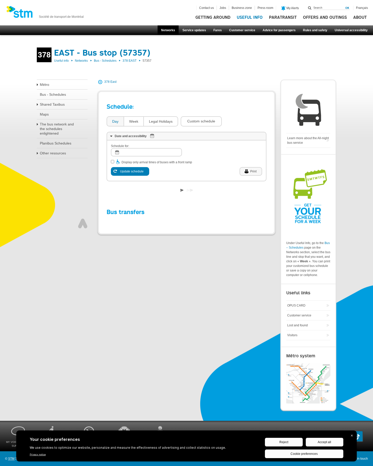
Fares (217, 30)
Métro (44, 85)
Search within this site (309, 7)
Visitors (292, 335)
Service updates (194, 30)
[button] (201, 121)
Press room (265, 8)
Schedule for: (120, 146)
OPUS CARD (296, 305)
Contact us (206, 8)
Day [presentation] (115, 121)
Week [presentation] (133, 121)
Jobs (222, 8)
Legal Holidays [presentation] (161, 121)
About (360, 17)
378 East (110, 82)
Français (362, 8)
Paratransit (283, 17)
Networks (168, 30)
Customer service (242, 30)
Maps (44, 114)
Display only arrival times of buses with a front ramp (157, 162)
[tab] (115, 121)
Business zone (242, 8)
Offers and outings (325, 17)
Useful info (250, 17)
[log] (146, 152)
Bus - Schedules (105, 60)
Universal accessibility (351, 30)
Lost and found (297, 325)
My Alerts (292, 8)
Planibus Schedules (55, 143)
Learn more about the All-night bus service (308, 140)
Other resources (53, 153)
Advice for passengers (279, 30)
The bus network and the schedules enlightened (57, 128)
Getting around (212, 17)
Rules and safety (315, 30)
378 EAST (130, 60)
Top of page (82, 223)
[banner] (45, 13)
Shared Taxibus (52, 104)
